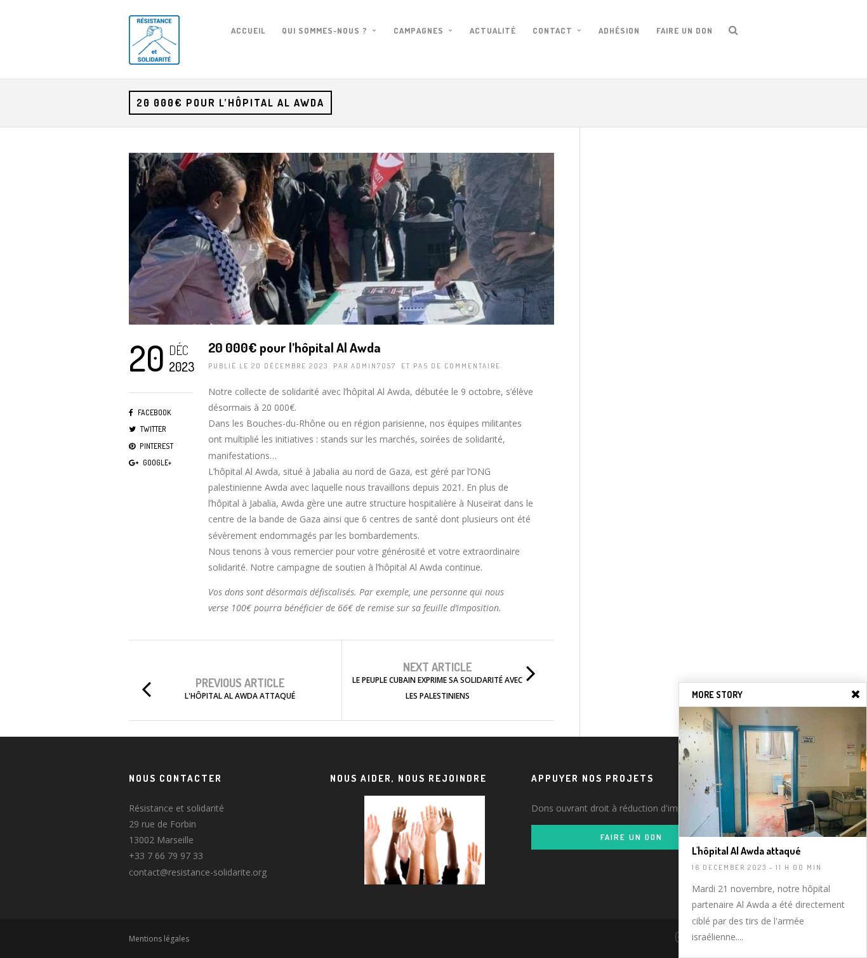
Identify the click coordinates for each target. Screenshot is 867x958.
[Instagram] (675, 937)
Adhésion (619, 30)
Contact (552, 30)
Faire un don (684, 30)
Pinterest (156, 446)
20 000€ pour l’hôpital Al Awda (294, 347)
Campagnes (419, 30)
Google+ (157, 462)
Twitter (153, 429)
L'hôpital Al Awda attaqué (240, 695)
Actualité (493, 30)
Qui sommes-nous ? (324, 30)
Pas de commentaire (457, 365)
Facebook (154, 412)
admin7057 (373, 365)
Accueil (248, 30)
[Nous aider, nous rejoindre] (424, 840)
